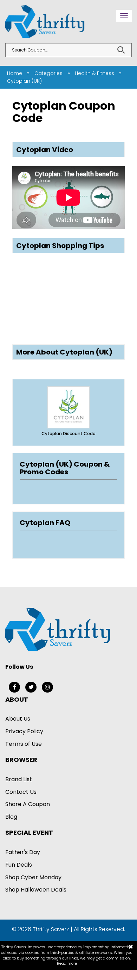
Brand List (18, 779)
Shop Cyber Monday (33, 877)
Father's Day (22, 852)
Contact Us (21, 792)
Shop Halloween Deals (35, 890)
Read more (67, 963)
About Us (17, 719)
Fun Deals (18, 865)
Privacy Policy (24, 731)
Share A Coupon (27, 804)
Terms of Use (23, 744)
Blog (11, 817)
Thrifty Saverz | (53, 929)
